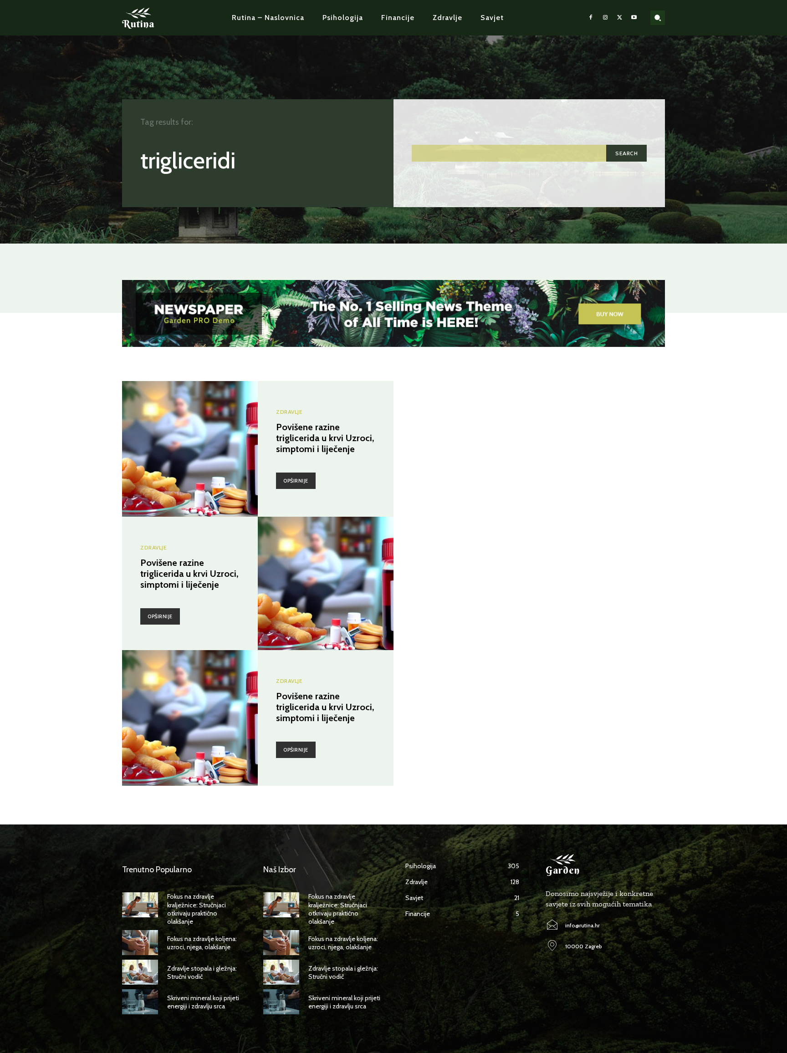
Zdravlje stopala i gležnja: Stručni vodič (202, 972)
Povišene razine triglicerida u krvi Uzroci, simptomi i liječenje (325, 438)
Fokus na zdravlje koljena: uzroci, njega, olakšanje (202, 943)
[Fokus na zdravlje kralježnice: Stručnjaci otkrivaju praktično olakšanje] (140, 904)
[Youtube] (634, 18)
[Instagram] (605, 18)
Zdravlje (289, 412)
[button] (657, 17)
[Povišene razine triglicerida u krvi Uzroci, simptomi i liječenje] (190, 449)
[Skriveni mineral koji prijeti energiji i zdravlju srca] (140, 1001)
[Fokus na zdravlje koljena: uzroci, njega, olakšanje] (140, 942)
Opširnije (295, 481)
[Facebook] (591, 18)
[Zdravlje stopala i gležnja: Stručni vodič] (140, 972)
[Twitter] (620, 18)
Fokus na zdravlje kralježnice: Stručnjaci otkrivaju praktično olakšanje (196, 909)
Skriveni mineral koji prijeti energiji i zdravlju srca (203, 1002)
